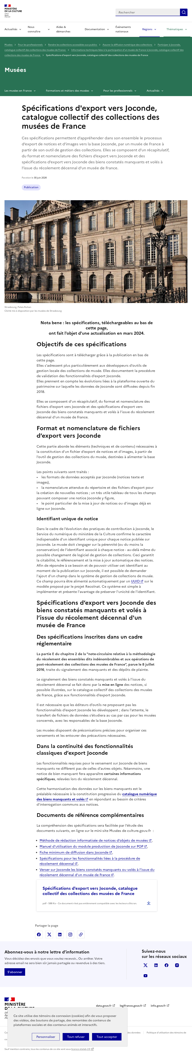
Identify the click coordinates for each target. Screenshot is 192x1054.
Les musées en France (18, 91)
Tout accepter (107, 1037)
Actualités (10, 29)
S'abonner (15, 972)
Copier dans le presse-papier (81, 934)
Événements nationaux (123, 29)
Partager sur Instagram (70, 934)
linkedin (156, 965)
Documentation (95, 29)
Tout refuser (76, 1037)
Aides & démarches (63, 29)
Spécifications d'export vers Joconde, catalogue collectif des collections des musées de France (90, 891)
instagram (177, 965)
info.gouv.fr (158, 1006)
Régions (147, 29)
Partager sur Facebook (39, 934)
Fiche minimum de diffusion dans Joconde (74, 852)
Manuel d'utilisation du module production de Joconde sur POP (91, 846)
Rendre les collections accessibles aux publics (73, 44)
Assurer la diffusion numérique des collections (128, 44)
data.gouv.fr (104, 1006)
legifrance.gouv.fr (131, 1006)
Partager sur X (49, 934)
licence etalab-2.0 (80, 1049)
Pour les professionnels (30, 44)
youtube (145, 975)
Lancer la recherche (184, 12)
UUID (135, 581)
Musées (8, 44)
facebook (166, 965)
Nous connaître (34, 29)
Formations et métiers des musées (67, 91)
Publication (31, 187)
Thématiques (174, 29)
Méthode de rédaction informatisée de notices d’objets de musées (94, 840)
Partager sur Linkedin (60, 934)
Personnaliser (45, 1037)
